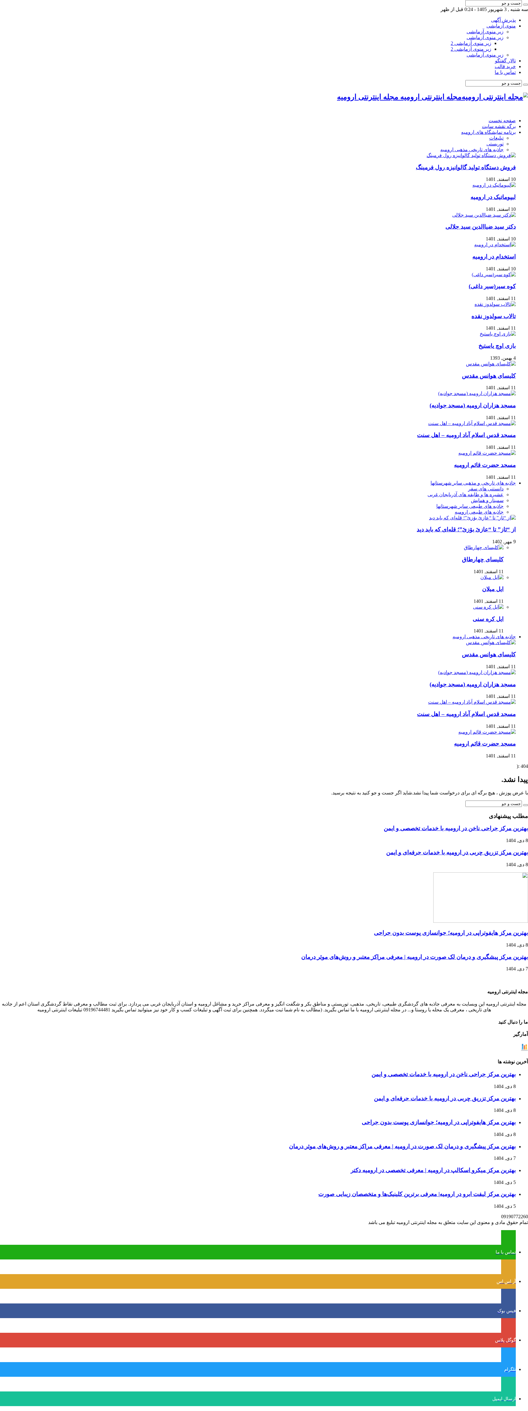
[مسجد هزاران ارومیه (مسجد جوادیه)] (477, 393)
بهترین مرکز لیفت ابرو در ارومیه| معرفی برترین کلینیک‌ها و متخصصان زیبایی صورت (417, 1194)
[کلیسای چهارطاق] (484, 547)
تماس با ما (505, 72)
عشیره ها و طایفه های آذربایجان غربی (465, 494)
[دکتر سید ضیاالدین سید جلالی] (484, 215)
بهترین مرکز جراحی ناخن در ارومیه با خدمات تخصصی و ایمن (456, 828)
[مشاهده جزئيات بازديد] (524, 1049)
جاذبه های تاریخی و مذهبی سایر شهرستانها (473, 483)
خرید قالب (505, 66)
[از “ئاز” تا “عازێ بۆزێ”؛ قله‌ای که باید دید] (472, 517)
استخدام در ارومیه (494, 256)
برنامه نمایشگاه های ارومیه (488, 132)
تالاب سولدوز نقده (493, 316)
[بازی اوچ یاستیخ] (498, 333)
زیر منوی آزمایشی (485, 31)
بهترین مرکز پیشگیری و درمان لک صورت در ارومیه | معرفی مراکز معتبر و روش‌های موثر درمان (414, 957)
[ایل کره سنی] (488, 607)
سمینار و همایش (487, 500)
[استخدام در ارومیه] (495, 244)
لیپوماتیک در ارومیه (493, 197)
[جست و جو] (525, 4)
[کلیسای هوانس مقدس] (491, 363)
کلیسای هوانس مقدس (489, 375)
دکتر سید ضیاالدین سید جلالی (481, 226)
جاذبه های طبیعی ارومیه (479, 512)
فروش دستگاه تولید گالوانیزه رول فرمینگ (466, 167)
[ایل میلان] (492, 577)
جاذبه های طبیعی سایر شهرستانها (470, 506)
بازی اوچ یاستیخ (497, 346)
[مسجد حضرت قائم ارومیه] (487, 453)
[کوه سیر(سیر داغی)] (494, 274)
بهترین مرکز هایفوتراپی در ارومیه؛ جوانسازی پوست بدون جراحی (451, 932)
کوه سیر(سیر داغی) (492, 286)
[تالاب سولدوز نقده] (495, 304)
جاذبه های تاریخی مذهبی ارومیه (472, 149)
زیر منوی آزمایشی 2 (471, 43)
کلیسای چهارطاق (483, 559)
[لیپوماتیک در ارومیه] (494, 185)
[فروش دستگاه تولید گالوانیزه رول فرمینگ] (471, 155)
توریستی (495, 143)
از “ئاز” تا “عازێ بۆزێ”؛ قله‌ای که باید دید (466, 529)
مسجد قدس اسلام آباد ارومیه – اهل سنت (466, 435)
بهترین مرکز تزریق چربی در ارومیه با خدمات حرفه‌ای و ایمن (457, 852)
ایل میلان (493, 589)
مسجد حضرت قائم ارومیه (485, 465)
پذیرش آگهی (503, 20)
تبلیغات (496, 138)
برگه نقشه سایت (499, 126)
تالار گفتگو (505, 60)
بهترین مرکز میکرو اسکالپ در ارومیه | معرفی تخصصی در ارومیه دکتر (433, 1170)
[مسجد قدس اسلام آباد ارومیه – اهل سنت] (472, 423)
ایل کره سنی (488, 619)
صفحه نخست (502, 120)
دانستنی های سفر (486, 488)
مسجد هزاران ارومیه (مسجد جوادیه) (473, 405)
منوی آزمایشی (501, 25)
